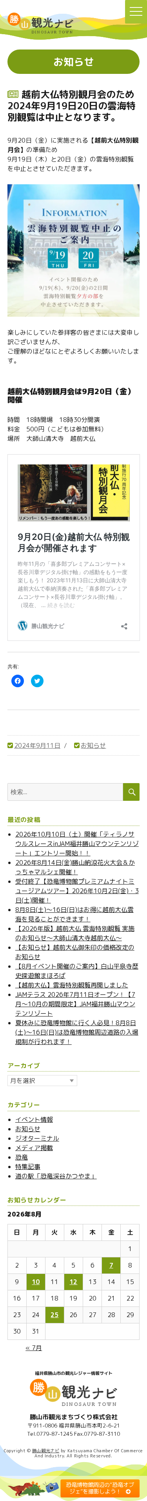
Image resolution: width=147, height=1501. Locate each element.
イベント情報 (34, 1119)
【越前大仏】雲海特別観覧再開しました (71, 985)
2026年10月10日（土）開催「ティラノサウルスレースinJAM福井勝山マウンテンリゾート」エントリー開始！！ (77, 843)
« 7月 (33, 1347)
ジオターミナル (37, 1138)
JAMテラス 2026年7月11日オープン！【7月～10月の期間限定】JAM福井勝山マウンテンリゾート (75, 1004)
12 (73, 1281)
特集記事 (27, 1166)
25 (54, 1314)
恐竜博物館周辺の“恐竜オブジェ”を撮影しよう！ (100, 1488)
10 (36, 1281)
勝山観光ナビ (45, 1451)
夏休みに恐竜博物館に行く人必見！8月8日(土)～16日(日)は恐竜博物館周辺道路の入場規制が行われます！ (76, 1032)
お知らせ (93, 745)
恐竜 (21, 1157)
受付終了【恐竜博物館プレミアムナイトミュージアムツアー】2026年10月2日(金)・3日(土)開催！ (77, 891)
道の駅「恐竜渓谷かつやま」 (56, 1176)
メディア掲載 (34, 1147)
